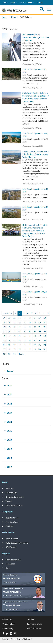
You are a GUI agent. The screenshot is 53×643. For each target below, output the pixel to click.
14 (25, 318)
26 (40, 322)
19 (4, 322)
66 (14, 345)
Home (4, 17)
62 (40, 340)
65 (9, 345)
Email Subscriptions (14, 505)
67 (19, 345)
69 (30, 345)
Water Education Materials (17, 543)
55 (4, 340)
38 (9, 331)
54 (45, 336)
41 (25, 331)
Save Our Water (12, 522)
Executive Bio (11, 492)
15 (30, 318)
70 (35, 345)
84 (14, 354)
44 (40, 331)
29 (9, 326)
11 (9, 318)
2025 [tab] (9, 394)
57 (14, 340)
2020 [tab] (9, 439)
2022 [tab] (9, 421)
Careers (9, 501)
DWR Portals (11, 547)
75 (14, 349)
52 (35, 336)
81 (45, 349)
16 (35, 318)
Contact (13, 2)
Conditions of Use (13, 559)
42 (30, 331)
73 (4, 349)
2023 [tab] (9, 412)
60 (30, 340)
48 (14, 336)
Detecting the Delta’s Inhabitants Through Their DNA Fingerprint (35, 37)
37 (4, 331)
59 (25, 340)
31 (19, 326)
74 (9, 349)
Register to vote (12, 518)
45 (45, 331)
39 (14, 331)
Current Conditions (26, 2)
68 (25, 345)
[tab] (26, 371)
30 (14, 326)
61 (35, 340)
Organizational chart (14, 497)
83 (9, 354)
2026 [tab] (9, 385)
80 (40, 349)
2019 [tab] (9, 448)
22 (19, 322)
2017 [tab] (9, 467)
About (5, 2)
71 (40, 345)
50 (25, 336)
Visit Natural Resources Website (12, 596)
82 (4, 354)
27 (45, 322)
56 (9, 340)
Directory (9, 488)
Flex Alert (10, 526)
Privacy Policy (8, 624)
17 (40, 318)
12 (14, 318)
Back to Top (7, 619)
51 (30, 336)
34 (35, 326)
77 (25, 349)
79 (35, 349)
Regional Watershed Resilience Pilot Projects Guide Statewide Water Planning (35, 154)
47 (9, 336)
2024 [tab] (9, 403)
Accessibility (7, 628)
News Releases (12, 538)
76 (19, 349)
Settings (40, 2)
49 (19, 336)
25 (35, 322)
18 (45, 318)
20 (9, 322)
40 (19, 331)
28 (4, 326)
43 (35, 331)
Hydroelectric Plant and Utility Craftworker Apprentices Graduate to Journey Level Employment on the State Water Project (35, 230)
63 (45, 340)
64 (4, 345)
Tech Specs (10, 564)
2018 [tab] (9, 457)
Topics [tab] (10, 371)
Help (8, 568)
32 (25, 326)
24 (30, 322)
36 (45, 326)
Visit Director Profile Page (10, 609)
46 (4, 336)
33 (30, 326)
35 (40, 326)
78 (30, 349)
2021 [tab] (9, 430)
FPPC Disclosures (34, 628)
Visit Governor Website (9, 582)
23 (25, 322)
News (13, 17)
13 (19, 318)
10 (4, 318)
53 (40, 336)
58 (19, 340)
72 (45, 345)
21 (14, 322)
